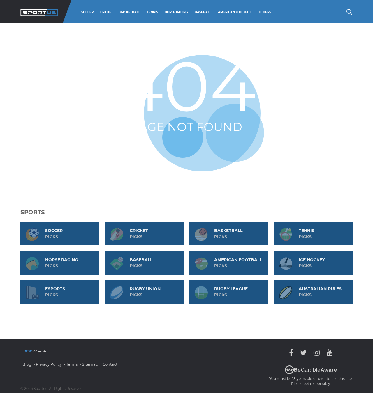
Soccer (87, 12)
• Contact (109, 364)
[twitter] (303, 353)
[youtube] (328, 353)
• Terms (71, 364)
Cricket (106, 12)
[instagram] (317, 353)
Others (265, 12)
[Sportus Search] (348, 11)
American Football (235, 12)
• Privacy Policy (48, 364)
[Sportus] (39, 11)
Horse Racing (176, 12)
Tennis (152, 12)
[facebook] (292, 353)
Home (26, 350)
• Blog (25, 364)
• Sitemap (89, 364)
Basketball (130, 12)
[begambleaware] (311, 373)
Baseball (203, 12)
